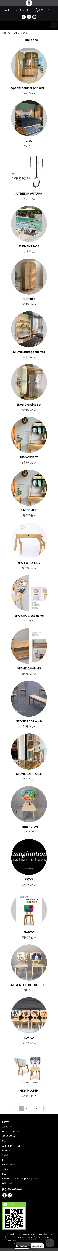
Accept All (37, 1246)
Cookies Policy (11, 1240)
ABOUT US (7, 1126)
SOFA (5, 1169)
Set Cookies (21, 1246)
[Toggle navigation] (54, 25)
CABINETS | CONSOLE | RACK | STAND (20, 1178)
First (11, 1108)
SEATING (6, 1150)
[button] (47, 25)
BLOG (5, 1140)
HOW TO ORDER (10, 1131)
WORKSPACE (8, 1164)
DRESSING (7, 1183)
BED (4, 1174)
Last (47, 1108)
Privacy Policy (40, 1237)
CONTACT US (9, 1136)
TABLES (6, 1155)
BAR (4, 1160)
